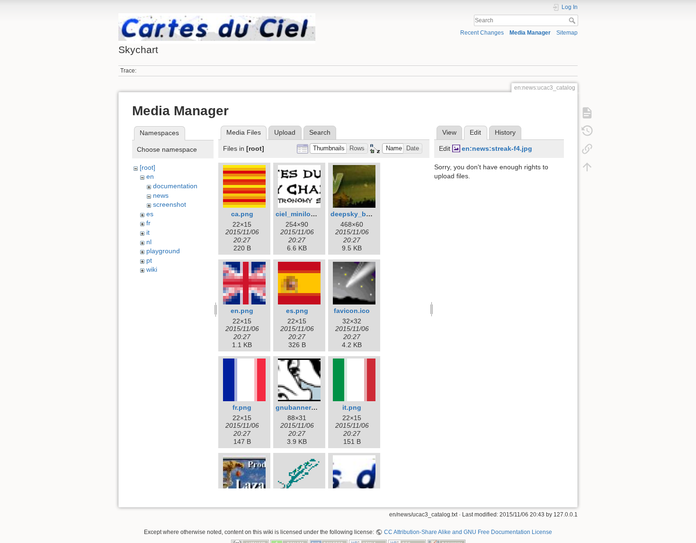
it (148, 232)
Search (573, 20)
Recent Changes (482, 32)
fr (148, 223)
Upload (284, 132)
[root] (147, 167)
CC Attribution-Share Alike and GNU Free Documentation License (468, 532)
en (150, 176)
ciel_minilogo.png (305, 214)
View (449, 132)
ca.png (242, 214)
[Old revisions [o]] (587, 130)
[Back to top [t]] (587, 166)
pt (149, 260)
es (149, 214)
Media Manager (530, 32)
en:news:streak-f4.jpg (497, 148)
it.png (351, 407)
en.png (242, 310)
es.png (297, 310)
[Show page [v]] (587, 112)
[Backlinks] (587, 148)
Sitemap (567, 32)
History (505, 132)
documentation (175, 186)
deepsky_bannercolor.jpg (371, 214)
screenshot (169, 204)
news (161, 195)
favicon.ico (352, 310)
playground (163, 251)
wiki (151, 269)
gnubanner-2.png (304, 407)
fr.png (241, 407)
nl (149, 242)
